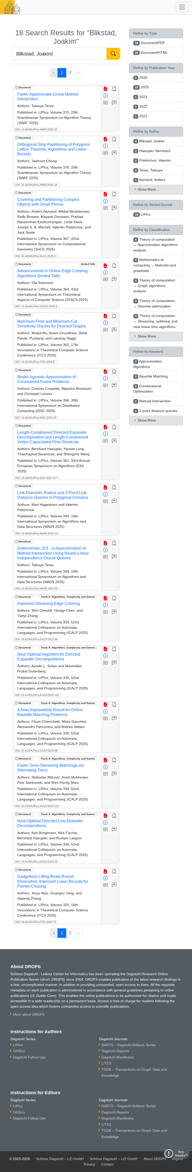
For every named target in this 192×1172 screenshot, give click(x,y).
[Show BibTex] (114, 102)
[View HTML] (114, 89)
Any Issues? (181, 1153)
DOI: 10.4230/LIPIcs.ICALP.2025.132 (37, 695)
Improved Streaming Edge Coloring (48, 603)
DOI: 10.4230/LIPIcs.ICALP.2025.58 (36, 750)
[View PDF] (105, 89)
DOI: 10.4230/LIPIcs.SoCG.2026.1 (35, 256)
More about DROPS (28, 1014)
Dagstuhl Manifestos (118, 1057)
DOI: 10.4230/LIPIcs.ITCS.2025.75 (35, 922)
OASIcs (19, 1051)
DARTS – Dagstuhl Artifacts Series (129, 1045)
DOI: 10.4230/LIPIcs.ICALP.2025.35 (36, 861)
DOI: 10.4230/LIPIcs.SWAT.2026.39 (36, 129)
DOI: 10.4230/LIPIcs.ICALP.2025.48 (36, 639)
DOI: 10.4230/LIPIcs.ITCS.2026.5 (34, 361)
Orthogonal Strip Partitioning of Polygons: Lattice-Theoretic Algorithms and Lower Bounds (53, 149)
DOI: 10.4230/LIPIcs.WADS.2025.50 (36, 588)
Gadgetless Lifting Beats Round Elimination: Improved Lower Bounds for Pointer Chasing (52, 881)
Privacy (89, 1164)
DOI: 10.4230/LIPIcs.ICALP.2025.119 (37, 806)
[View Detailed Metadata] (105, 96)
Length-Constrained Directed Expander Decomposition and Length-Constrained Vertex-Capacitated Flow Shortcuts (52, 437)
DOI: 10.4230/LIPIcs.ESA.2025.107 (36, 478)
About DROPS (155, 1159)
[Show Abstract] (105, 102)
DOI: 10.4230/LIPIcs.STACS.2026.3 (36, 306)
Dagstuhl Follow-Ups (29, 1057)
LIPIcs (18, 1045)
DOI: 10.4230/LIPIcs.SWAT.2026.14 (36, 184)
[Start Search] (113, 54)
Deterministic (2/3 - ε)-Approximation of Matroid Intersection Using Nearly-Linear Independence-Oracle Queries (53, 553)
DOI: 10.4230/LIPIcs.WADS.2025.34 (36, 533)
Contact (107, 1164)
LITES (106, 1063)
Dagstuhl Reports (115, 1051)
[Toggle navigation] (182, 7)
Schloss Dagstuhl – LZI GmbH (60, 1159)
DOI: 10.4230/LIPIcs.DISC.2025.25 (35, 417)
